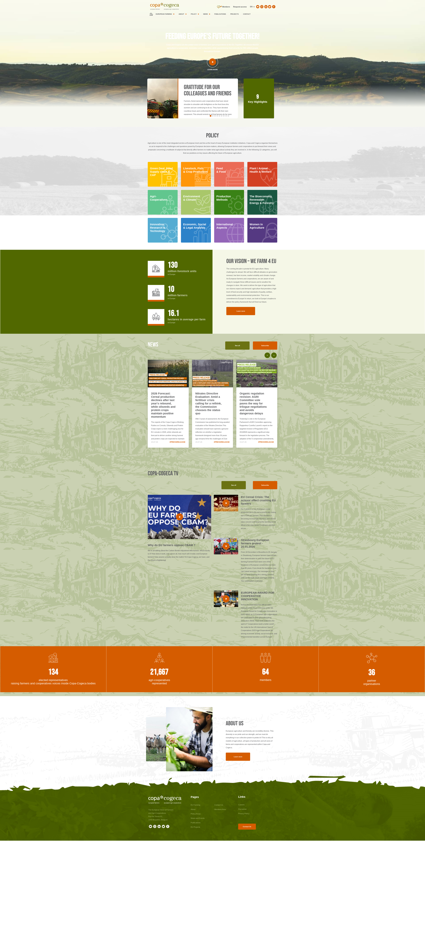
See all (237, 345)
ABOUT (181, 14)
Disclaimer (242, 809)
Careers (241, 805)
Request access (240, 7)
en (251, 7)
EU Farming (195, 805)
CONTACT (247, 14)
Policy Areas (196, 814)
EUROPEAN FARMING (164, 14)
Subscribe (265, 345)
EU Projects (195, 827)
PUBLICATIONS (220, 14)
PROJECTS (234, 14)
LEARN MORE (212, 69)
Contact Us (218, 805)
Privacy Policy (243, 814)
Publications (195, 823)
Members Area (220, 809)
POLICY (194, 14)
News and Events (198, 818)
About (193, 809)
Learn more (241, 311)
